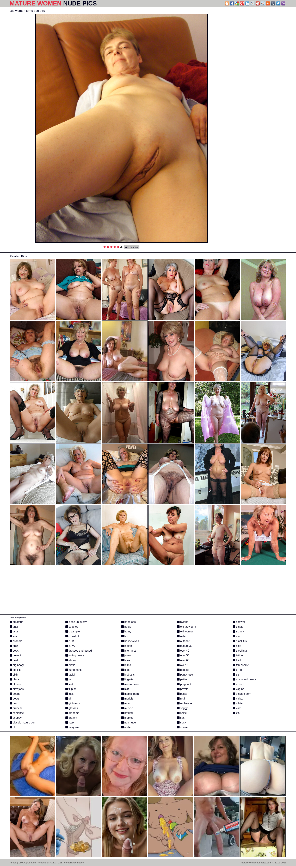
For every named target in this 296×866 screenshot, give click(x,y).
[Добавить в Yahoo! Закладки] (283, 3)
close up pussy (77, 621)
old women (187, 631)
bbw (15, 645)
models (128, 698)
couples (73, 626)
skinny (239, 631)
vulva (239, 698)
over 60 (184, 660)
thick (238, 660)
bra (14, 703)
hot (126, 636)
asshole (17, 641)
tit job (239, 669)
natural (128, 712)
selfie (183, 712)
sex (182, 717)
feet (70, 684)
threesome (242, 665)
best (15, 660)
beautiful (17, 655)
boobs (16, 693)
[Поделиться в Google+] (242, 3)
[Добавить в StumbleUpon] (268, 3)
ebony (72, 660)
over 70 (184, 665)
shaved (184, 727)
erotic (71, 665)
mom (127, 703)
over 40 (184, 650)
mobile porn (131, 693)
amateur (17, 621)
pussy (183, 693)
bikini (15, 674)
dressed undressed (80, 650)
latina (127, 665)
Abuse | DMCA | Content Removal (28, 862)
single (239, 626)
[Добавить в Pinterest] (258, 3)
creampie (74, 631)
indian (128, 645)
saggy (184, 708)
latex (127, 660)
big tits (16, 669)
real (182, 698)
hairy (71, 722)
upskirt (239, 684)
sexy (183, 722)
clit (14, 727)
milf (126, 689)
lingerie (128, 679)
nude (127, 727)
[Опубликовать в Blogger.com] (227, 3)
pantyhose (186, 674)
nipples (128, 717)
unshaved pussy (245, 679)
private (184, 689)
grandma (73, 712)
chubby (17, 717)
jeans (127, 655)
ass (14, 636)
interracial (130, 650)
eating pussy (76, 655)
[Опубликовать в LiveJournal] (252, 3)
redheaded (186, 703)
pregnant (185, 684)
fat (69, 679)
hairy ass (73, 727)
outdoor (184, 641)
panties (184, 669)
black (15, 679)
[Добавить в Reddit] (263, 3)
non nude (130, 722)
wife (238, 708)
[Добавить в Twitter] (278, 3)
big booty (18, 665)
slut (237, 636)
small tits (241, 641)
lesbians (129, 674)
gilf (70, 698)
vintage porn (243, 693)
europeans (75, 669)
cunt (71, 641)
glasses (73, 708)
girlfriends (74, 703)
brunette (17, 708)
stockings (241, 650)
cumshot (73, 636)
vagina (239, 689)
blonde (16, 684)
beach (16, 650)
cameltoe (18, 712)
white (239, 703)
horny (127, 631)
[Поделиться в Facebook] (232, 3)
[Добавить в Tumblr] (273, 3)
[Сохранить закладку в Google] (237, 3)
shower (240, 621)
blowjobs (18, 689)
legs (127, 669)
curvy (71, 645)
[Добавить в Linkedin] (247, 3)
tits (237, 674)
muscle (128, 708)
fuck (70, 693)
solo (238, 645)
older (183, 636)
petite (183, 679)
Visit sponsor (132, 247)
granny (72, 717)
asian (15, 631)
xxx (237, 712)
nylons (184, 621)
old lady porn (188, 626)
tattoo (239, 655)
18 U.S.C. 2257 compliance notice (65, 862)
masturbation (132, 684)
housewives (131, 641)
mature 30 (186, 645)
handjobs (130, 621)
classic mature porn (24, 722)
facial (71, 674)
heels (127, 626)
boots (15, 698)
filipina (72, 689)
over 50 (184, 655)
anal (15, 626)
